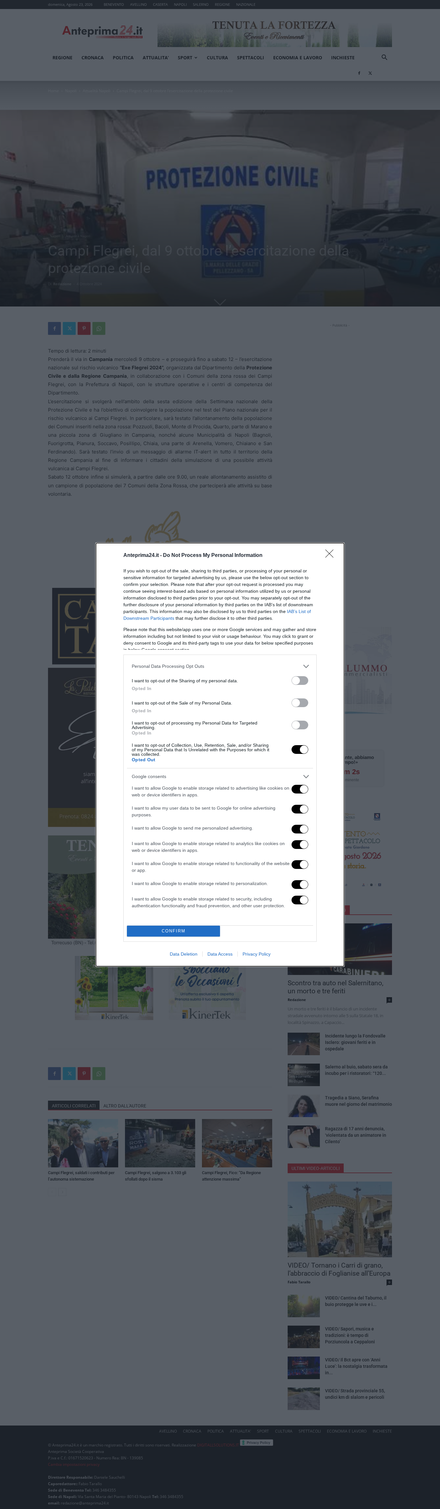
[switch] (300, 680)
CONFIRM (174, 931)
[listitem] (220, 666)
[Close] (331, 556)
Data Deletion (183, 954)
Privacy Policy (257, 954)
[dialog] (220, 754)
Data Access (220, 954)
